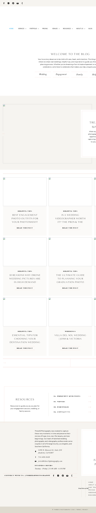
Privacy (85, 509)
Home (11, 29)
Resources (67, 29)
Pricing (45, 29)
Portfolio (33, 29)
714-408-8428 (44, 457)
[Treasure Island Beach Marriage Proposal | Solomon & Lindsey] (47, 133)
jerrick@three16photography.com (50, 461)
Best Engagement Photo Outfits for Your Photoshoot (24, 218)
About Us (79, 29)
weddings (70, 331)
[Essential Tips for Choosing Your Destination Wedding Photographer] (25, 312)
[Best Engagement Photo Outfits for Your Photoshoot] (25, 191)
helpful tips (25, 211)
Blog (90, 29)
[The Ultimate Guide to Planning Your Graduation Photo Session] (70, 251)
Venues (55, 29)
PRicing (91, 490)
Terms (78, 509)
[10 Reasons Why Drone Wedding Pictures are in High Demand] (25, 251)
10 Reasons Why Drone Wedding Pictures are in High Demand (25, 279)
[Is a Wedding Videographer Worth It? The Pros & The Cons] (70, 191)
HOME (90, 482)
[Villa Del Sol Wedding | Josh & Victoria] (70, 312)
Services (21, 29)
